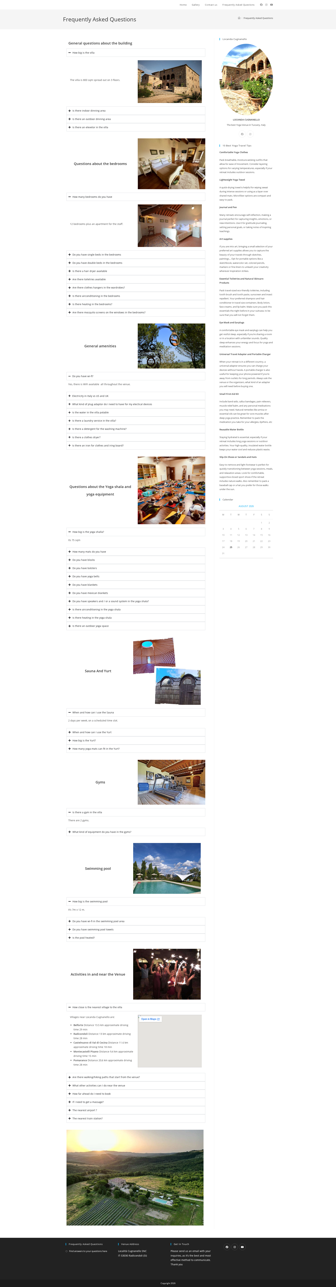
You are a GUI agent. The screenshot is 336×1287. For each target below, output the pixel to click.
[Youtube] (242, 1247)
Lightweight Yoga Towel (232, 179)
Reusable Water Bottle (231, 429)
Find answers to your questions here (88, 1251)
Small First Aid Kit (229, 393)
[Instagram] (250, 133)
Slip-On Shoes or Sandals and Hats (238, 457)
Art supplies (225, 238)
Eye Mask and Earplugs (231, 322)
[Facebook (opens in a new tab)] (261, 5)
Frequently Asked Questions (258, 18)
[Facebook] (242, 133)
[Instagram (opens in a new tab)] (266, 5)
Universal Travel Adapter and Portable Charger (245, 354)
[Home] (239, 18)
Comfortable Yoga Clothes (233, 152)
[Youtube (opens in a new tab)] (271, 5)
